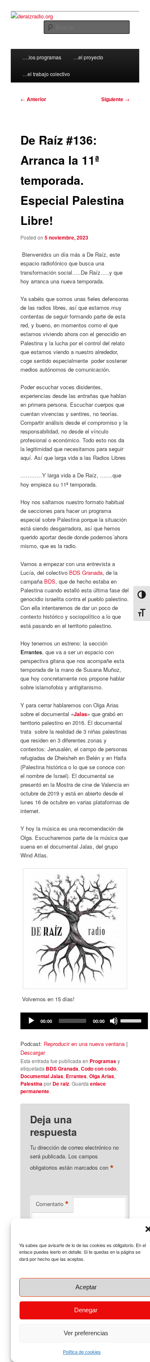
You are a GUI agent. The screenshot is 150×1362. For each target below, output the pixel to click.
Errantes (76, 1076)
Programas (103, 1061)
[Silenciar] (114, 1021)
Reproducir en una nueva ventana (84, 1044)
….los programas (41, 57)
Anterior (33, 99)
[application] (84, 1021)
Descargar (32, 1052)
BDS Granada (85, 572)
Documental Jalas (41, 1076)
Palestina (31, 1083)
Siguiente (115, 99)
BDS (49, 581)
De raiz (60, 1083)
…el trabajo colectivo (46, 73)
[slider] (132, 1020)
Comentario (52, 1204)
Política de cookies (82, 1351)
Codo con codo (98, 1068)
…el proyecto (88, 57)
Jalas (80, 714)
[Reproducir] (31, 1021)
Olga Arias (101, 1076)
